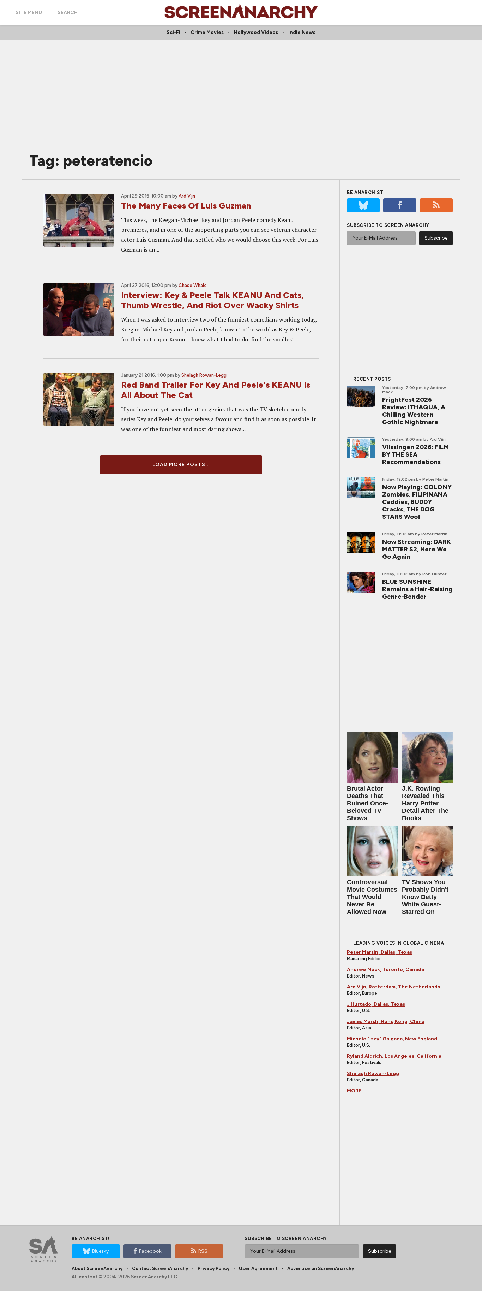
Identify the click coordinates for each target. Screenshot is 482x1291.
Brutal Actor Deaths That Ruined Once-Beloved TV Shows (367, 803)
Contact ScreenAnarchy (160, 1268)
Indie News (301, 32)
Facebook (150, 1251)
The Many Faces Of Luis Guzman (186, 205)
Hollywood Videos (256, 32)
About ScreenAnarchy (97, 1268)
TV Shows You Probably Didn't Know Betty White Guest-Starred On (425, 897)
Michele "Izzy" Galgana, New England (392, 1039)
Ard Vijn (187, 196)
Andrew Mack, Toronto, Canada (385, 970)
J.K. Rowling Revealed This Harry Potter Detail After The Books (425, 803)
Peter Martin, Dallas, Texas (379, 952)
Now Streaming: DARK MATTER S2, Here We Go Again (416, 549)
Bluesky (100, 1251)
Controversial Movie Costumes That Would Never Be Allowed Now (372, 897)
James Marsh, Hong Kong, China (385, 1022)
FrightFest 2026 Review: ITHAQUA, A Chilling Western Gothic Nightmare (413, 411)
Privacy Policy (213, 1268)
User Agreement (258, 1268)
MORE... (356, 1091)
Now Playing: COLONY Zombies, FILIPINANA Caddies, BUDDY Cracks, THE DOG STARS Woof (417, 502)
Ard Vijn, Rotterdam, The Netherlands (393, 987)
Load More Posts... (181, 465)
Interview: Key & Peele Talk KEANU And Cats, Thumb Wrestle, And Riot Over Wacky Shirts (212, 300)
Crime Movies (207, 32)
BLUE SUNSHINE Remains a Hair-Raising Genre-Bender (417, 589)
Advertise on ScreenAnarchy (320, 1268)
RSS (202, 1251)
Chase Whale (193, 285)
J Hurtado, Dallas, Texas (376, 1004)
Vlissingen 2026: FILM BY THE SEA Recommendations (415, 454)
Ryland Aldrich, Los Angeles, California (394, 1056)
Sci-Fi (173, 32)
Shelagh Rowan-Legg (204, 375)
